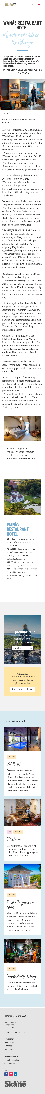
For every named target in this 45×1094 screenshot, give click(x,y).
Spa (9, 832)
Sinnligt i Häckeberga (22, 976)
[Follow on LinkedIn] (15, 1074)
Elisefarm (13, 839)
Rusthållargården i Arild (20, 905)
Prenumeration (10, 1043)
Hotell (4, 119)
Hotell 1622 (14, 764)
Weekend (7, 113)
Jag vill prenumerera (22, 648)
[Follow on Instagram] (11, 1074)
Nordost (16, 119)
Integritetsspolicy (11, 1060)
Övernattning (25, 119)
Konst (10, 119)
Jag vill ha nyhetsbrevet (22, 689)
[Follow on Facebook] (6, 1074)
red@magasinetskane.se (15, 1032)
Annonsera (9, 1046)
